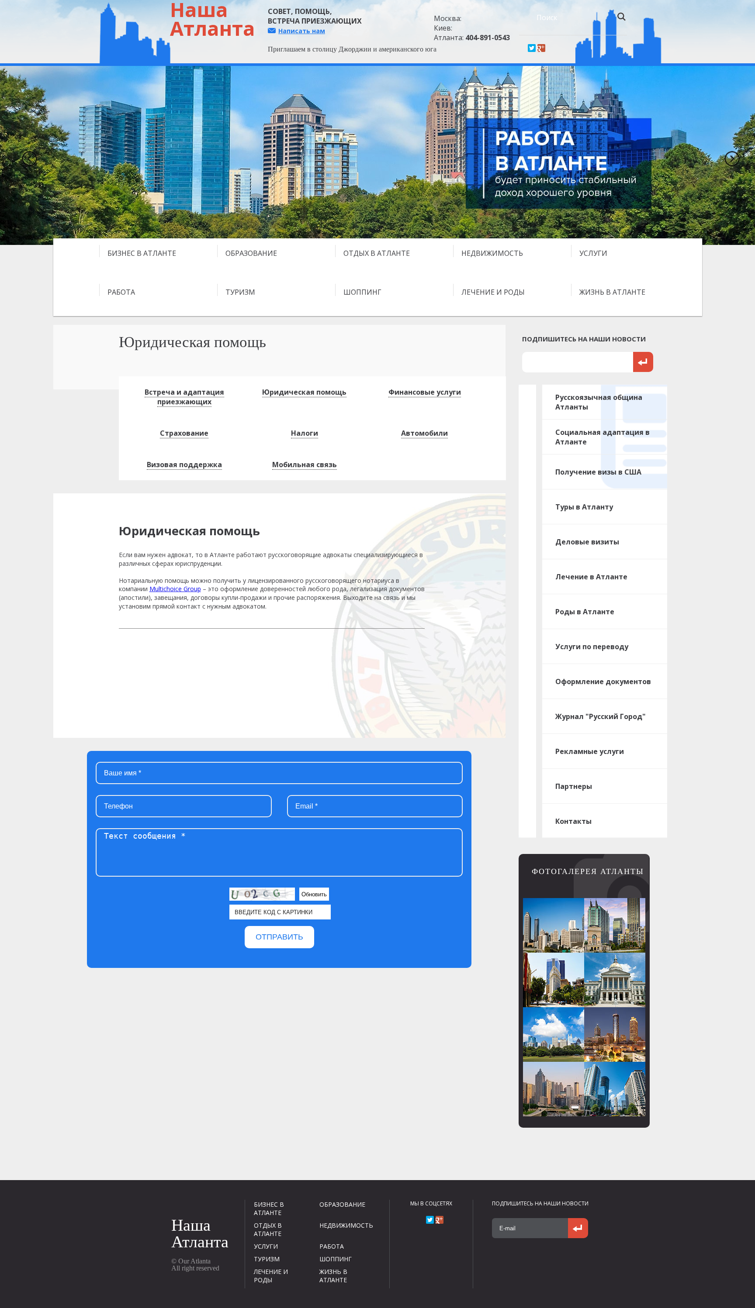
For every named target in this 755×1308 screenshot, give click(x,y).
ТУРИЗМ (240, 292)
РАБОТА (121, 292)
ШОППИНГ (362, 292)
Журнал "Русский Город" (600, 716)
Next (728, 155)
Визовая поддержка (184, 464)
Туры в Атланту (584, 507)
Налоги (304, 433)
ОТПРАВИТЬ (279, 937)
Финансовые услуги (424, 392)
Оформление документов (603, 681)
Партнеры (573, 786)
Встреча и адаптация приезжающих (184, 396)
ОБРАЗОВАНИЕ (251, 253)
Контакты (573, 821)
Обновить (314, 894)
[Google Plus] (541, 48)
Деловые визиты (587, 542)
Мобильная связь (304, 464)
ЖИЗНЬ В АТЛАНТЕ (612, 292)
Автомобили (424, 433)
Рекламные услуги (589, 751)
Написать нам (301, 31)
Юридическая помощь (304, 392)
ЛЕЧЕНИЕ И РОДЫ (493, 292)
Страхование (184, 433)
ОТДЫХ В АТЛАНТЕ (376, 253)
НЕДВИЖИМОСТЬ (492, 253)
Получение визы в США (598, 472)
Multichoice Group (175, 589)
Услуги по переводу (591, 646)
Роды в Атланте (584, 611)
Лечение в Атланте (591, 577)
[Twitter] (532, 48)
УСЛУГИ (593, 253)
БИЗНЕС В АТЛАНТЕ (141, 253)
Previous (26, 155)
